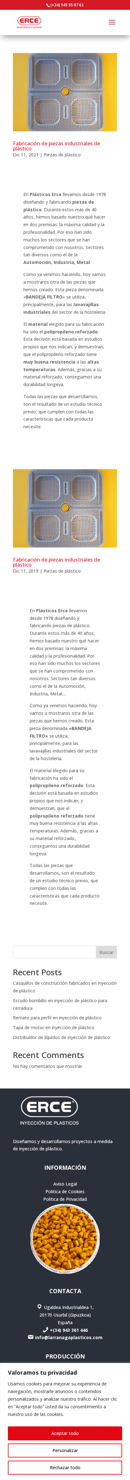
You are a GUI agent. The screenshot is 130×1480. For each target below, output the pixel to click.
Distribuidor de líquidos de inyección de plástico (61, 1037)
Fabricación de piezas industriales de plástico (56, 146)
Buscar (106, 952)
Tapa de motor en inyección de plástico (53, 1027)
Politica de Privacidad (65, 1199)
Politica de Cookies (65, 1191)
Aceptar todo (65, 1433)
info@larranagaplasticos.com (69, 1337)
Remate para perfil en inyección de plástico (57, 1018)
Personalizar (65, 1450)
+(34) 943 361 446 (69, 1330)
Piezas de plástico (62, 155)
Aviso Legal (65, 1184)
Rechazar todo (65, 1467)
